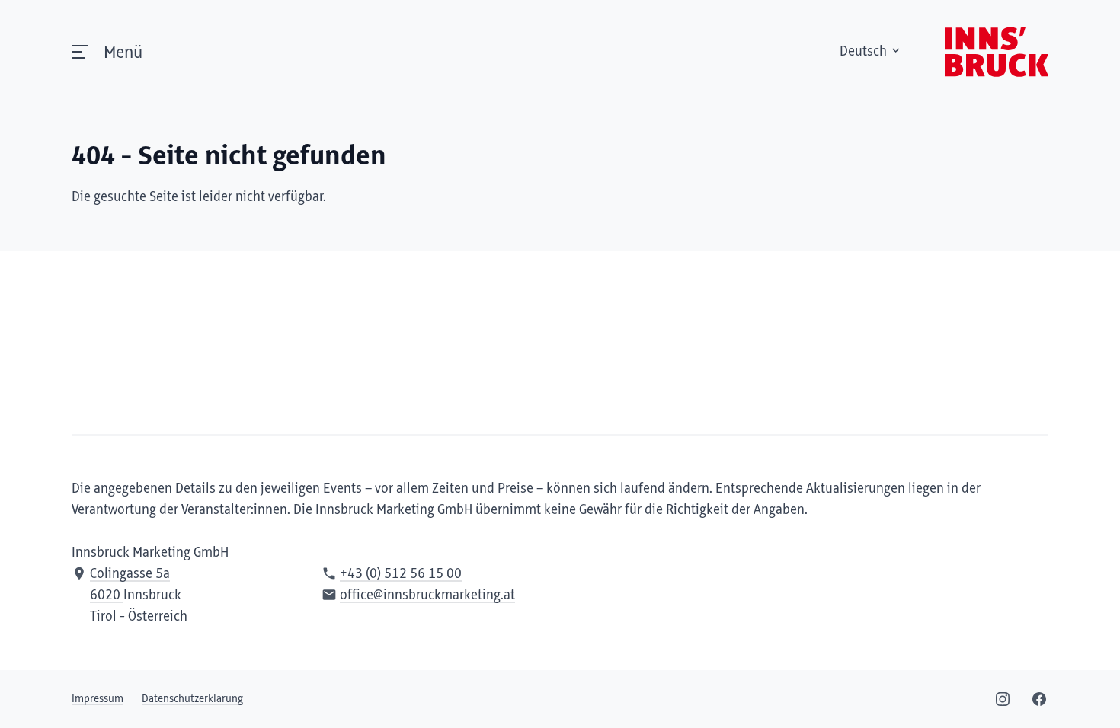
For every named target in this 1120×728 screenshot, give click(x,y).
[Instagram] (1003, 699)
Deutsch (863, 51)
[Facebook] (1039, 699)
